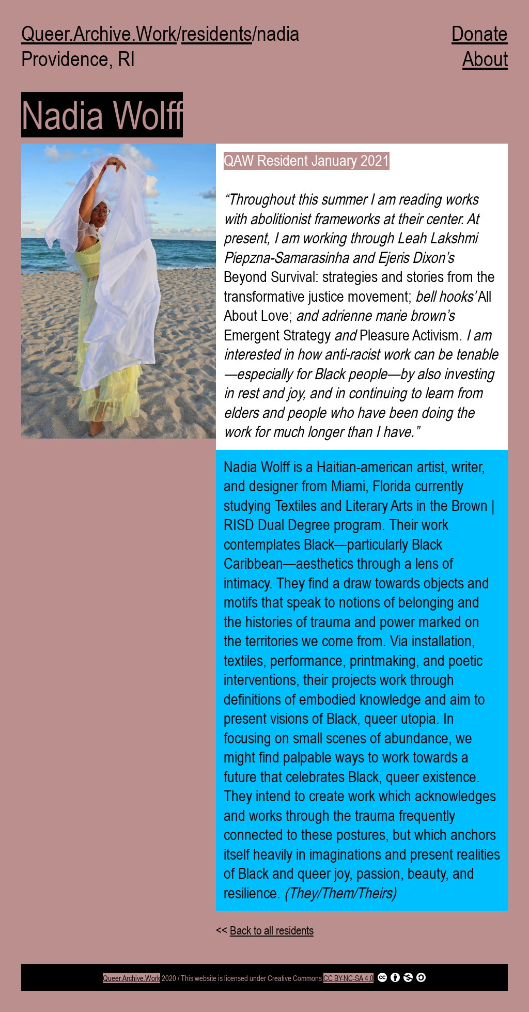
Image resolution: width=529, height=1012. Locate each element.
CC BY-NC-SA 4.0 (348, 978)
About (485, 58)
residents (216, 33)
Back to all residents (272, 931)
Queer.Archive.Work (99, 33)
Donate (480, 33)
